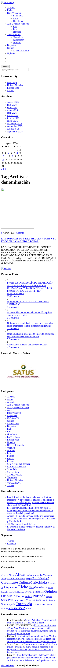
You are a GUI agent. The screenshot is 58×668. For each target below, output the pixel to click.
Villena (10, 485)
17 (3, 159)
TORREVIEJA (14, 474)
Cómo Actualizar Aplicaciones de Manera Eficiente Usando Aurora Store (32, 621)
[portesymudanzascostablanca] (6, 268)
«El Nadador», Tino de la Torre (22, 524)
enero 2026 (12, 121)
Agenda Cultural (21, 50)
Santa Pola (18, 15)
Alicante (11, 7)
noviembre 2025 (14, 126)
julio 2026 (12, 104)
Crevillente (18, 21)
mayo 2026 (12, 110)
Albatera (11, 396)
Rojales (10, 461)
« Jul (3, 169)
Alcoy (10, 399)
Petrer (16, 29)
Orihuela (17, 42)
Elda (15, 26)
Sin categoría (13, 472)
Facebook (11, 543)
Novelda (17, 31)
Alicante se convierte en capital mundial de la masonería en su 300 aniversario (31, 335)
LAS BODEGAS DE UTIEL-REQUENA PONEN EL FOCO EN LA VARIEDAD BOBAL (28, 240)
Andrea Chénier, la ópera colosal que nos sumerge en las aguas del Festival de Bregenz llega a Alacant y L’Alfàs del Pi (31, 519)
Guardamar (18, 40)
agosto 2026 (13, 102)
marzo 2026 (12, 115)
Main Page (12, 82)
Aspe (15, 18)
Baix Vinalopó (14, 13)
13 (12, 156)
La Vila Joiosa (14, 437)
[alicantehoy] (7, 2)
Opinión (11, 53)
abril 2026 (12, 113)
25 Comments (13, 296)
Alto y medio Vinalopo (18, 407)
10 (3, 156)
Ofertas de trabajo (15, 445)
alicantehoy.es (7, 665)
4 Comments (13, 347)
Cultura (10, 48)
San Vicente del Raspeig (18, 464)
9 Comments (13, 307)
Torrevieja (18, 37)
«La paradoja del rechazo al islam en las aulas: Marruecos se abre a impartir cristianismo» (30, 324)
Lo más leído (13, 88)
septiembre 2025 (15, 131)
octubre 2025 (13, 129)
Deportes (11, 45)
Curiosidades (13, 344)
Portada (10, 282)
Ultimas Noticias (15, 85)
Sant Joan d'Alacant (16, 466)
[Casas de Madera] (23, 385)
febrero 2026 (13, 118)
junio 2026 (12, 107)
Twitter (10, 541)
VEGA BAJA (14, 34)
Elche (9, 10)
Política (10, 456)
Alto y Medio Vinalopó (18, 23)
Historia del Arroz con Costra (33, 344)
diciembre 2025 (14, 123)
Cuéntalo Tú (13, 418)
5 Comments (13, 328)
